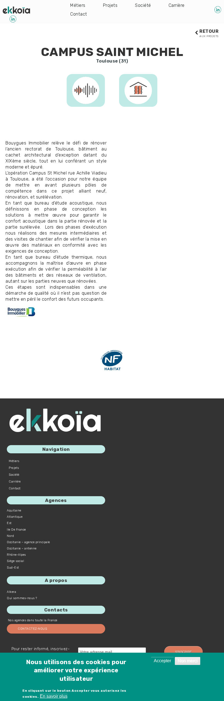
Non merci (188, 660)
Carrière (177, 5)
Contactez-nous (32, 629)
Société (143, 5)
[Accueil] (16, 10)
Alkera (11, 592)
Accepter (162, 660)
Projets (110, 5)
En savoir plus (53, 696)
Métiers (78, 5)
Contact (78, 14)
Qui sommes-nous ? (22, 598)
